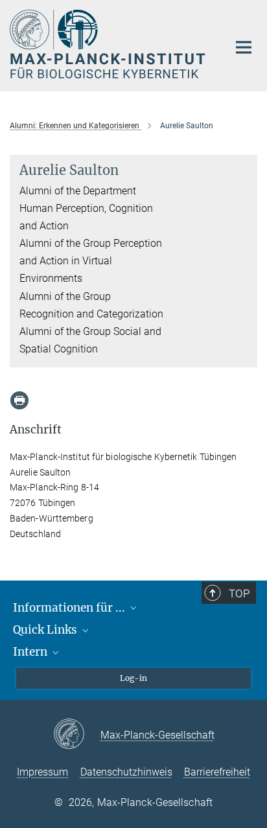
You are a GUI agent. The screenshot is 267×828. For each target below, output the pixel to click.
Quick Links (46, 629)
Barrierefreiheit (217, 772)
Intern (31, 651)
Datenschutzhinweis (126, 772)
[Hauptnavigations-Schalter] (244, 47)
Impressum (42, 772)
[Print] (19, 400)
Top (239, 593)
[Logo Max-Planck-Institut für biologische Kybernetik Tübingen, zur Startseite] (109, 44)
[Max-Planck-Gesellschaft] (76, 734)
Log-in (133, 678)
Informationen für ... (70, 607)
